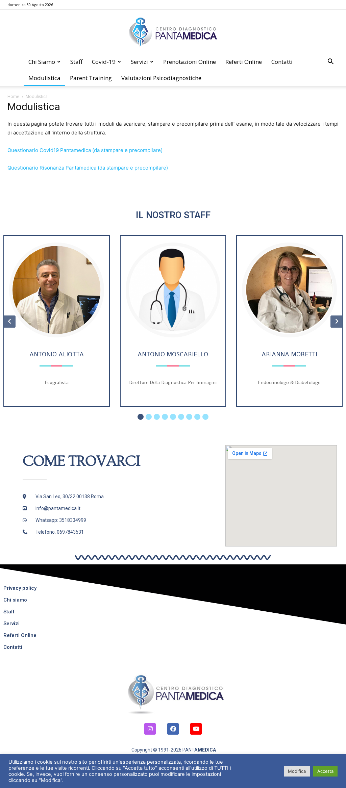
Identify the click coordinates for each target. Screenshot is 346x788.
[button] (330, 62)
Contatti (282, 62)
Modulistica (44, 78)
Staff (76, 62)
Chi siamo (41, 62)
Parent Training (91, 78)
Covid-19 (104, 62)
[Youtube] (196, 729)
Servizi (139, 62)
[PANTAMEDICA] (173, 32)
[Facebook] (173, 729)
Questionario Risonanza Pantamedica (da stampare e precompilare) (87, 167)
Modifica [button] (297, 771)
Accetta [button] (325, 771)
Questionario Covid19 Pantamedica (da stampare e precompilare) (85, 150)
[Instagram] (150, 729)
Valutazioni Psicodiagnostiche (161, 78)
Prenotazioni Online (189, 62)
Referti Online (243, 62)
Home (13, 96)
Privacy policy (19, 588)
